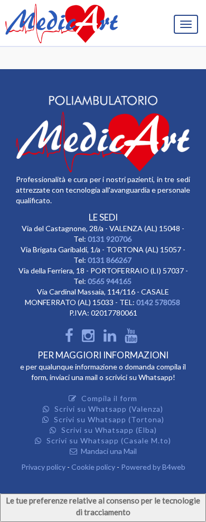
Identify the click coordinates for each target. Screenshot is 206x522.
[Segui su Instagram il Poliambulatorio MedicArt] (90, 338)
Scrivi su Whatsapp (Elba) (108, 429)
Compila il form (108, 398)
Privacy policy (43, 466)
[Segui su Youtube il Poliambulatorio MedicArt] (133, 338)
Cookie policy (93, 466)
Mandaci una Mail (108, 451)
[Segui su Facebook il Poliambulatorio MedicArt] (71, 338)
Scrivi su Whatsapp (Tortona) (108, 419)
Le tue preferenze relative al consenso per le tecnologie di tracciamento (103, 506)
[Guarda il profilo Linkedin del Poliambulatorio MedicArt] (112, 338)
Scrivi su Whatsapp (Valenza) (107, 408)
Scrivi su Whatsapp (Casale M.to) (107, 440)
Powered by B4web (153, 466)
